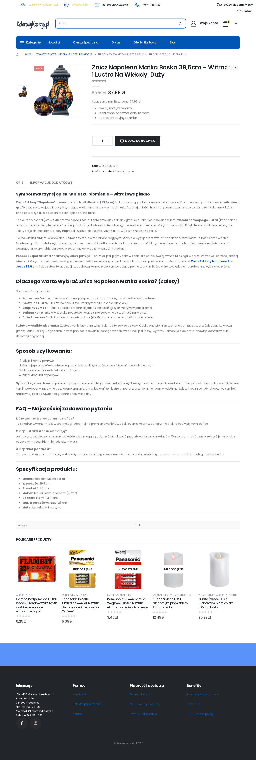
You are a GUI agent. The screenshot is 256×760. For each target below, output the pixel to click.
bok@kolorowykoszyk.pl (115, 4)
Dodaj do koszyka (140, 141)
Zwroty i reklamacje (143, 714)
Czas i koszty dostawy (145, 704)
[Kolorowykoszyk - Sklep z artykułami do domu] (33, 24)
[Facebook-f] (22, 723)
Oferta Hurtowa (145, 42)
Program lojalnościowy (202, 694)
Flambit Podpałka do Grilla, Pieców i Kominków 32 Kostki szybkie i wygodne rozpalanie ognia (36, 605)
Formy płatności (141, 694)
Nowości (54, 42)
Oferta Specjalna (85, 42)
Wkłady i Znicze (24, 595)
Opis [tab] (19, 182)
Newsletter (194, 704)
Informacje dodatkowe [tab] (51, 182)
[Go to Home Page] (17, 54)
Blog (173, 42)
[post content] (37, 569)
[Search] (180, 23)
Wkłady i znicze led (180, 595)
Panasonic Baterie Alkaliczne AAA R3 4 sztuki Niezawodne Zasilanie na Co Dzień (80, 605)
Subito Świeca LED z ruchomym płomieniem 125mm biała (170, 603)
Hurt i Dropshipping (200, 714)
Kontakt (78, 714)
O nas (115, 42)
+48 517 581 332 (151, 4)
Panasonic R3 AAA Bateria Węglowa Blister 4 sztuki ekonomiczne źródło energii (127, 603)
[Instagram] (35, 723)
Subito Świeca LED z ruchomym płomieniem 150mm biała (215, 603)
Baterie (65, 595)
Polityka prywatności (87, 704)
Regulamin (80, 694)
